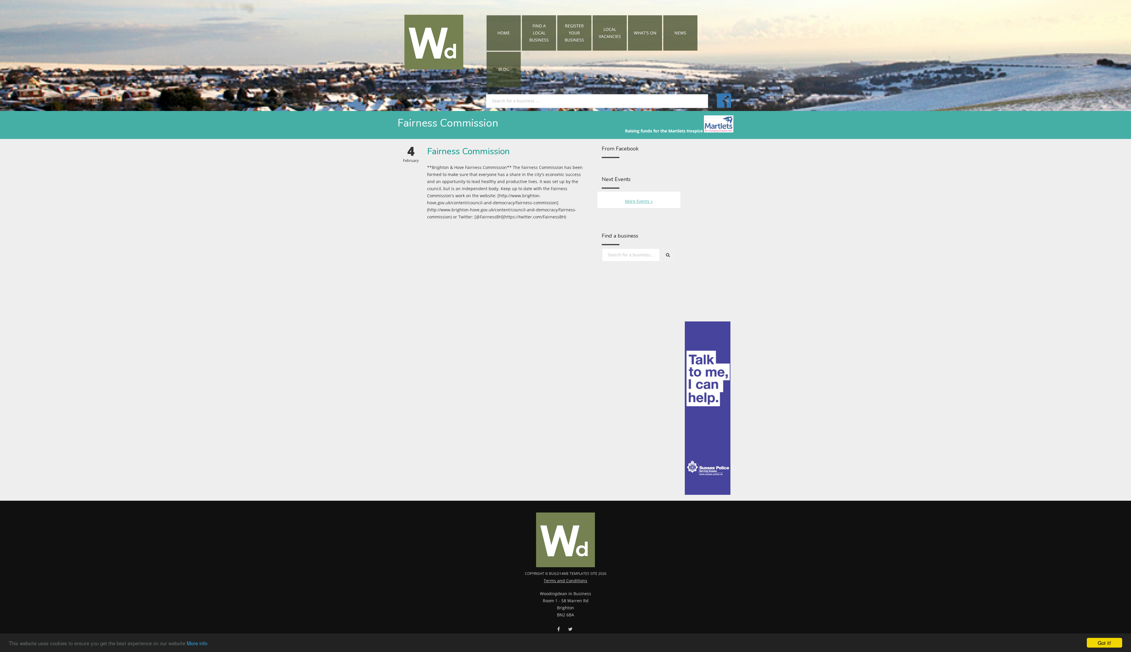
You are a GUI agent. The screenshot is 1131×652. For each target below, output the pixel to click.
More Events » (639, 201)
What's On (645, 33)
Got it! (1104, 642)
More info (197, 643)
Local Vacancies (610, 32)
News (680, 33)
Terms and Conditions (565, 580)
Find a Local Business (539, 33)
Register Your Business (574, 33)
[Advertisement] (707, 233)
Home (503, 33)
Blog (503, 69)
